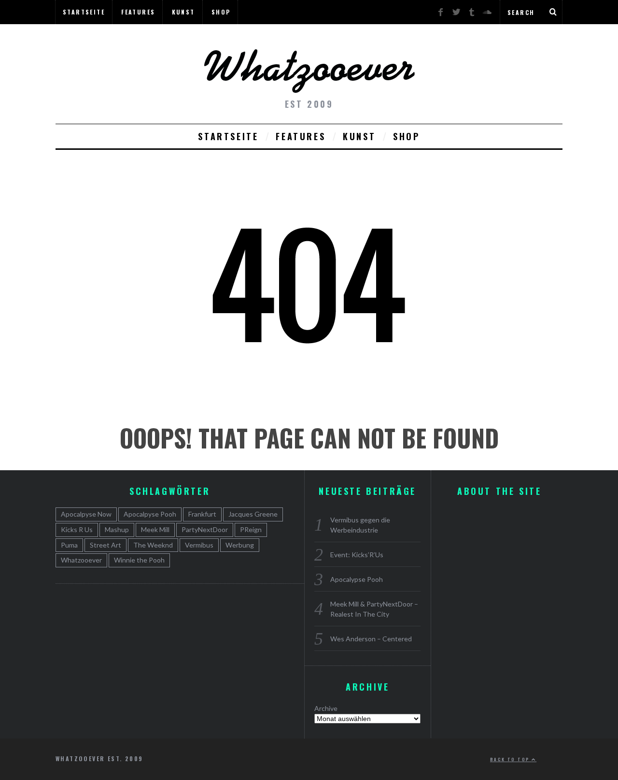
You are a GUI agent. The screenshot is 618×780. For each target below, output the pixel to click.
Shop (221, 12)
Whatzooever (81, 560)
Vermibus (199, 545)
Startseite (84, 12)
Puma (69, 545)
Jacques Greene (253, 514)
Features (138, 12)
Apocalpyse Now (86, 514)
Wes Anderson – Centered (371, 639)
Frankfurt (202, 514)
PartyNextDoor (205, 529)
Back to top (511, 759)
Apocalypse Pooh (356, 579)
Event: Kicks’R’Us (356, 554)
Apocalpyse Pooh (150, 514)
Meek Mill (155, 529)
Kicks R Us (77, 529)
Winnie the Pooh (139, 560)
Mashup (117, 529)
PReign (251, 529)
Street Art (105, 545)
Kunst (183, 12)
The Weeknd (153, 545)
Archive (325, 708)
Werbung (239, 545)
